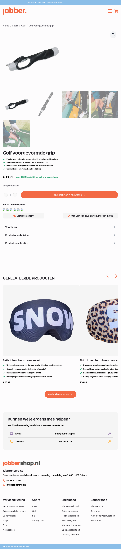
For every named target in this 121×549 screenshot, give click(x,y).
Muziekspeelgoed (70, 515)
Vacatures (96, 520)
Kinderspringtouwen (72, 525)
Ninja (5, 520)
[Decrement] (6, 195)
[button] (113, 34)
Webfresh (24, 546)
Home (6, 25)
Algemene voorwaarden (103, 515)
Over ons (95, 511)
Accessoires (9, 529)
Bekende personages (13, 506)
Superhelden (9, 515)
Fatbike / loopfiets (70, 534)
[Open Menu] (110, 11)
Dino (5, 525)
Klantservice (97, 506)
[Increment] (15, 195)
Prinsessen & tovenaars (14, 511)
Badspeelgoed (69, 520)
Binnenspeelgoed (70, 506)
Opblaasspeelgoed (71, 529)
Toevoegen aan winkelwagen (67, 194)
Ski (33, 515)
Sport (15, 25)
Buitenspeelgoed (70, 511)
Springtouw (38, 520)
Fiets (34, 506)
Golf (23, 25)
